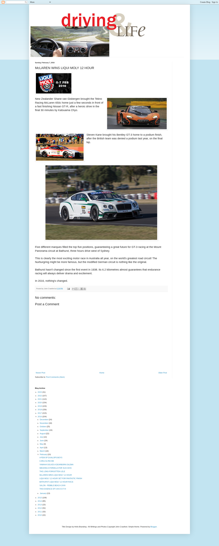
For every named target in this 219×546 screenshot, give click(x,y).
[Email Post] (68, 288)
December (44, 420)
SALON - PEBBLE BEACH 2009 (52, 485)
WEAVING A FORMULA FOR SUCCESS (55, 468)
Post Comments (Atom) (55, 377)
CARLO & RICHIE (46, 461)
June (42, 441)
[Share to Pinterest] (84, 288)
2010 (40, 515)
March (42, 451)
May (42, 444)
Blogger (153, 527)
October (43, 427)
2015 (40, 498)
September (44, 430)
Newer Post (40, 373)
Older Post (162, 373)
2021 (40, 399)
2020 (40, 403)
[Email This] (73, 288)
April (42, 448)
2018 (40, 410)
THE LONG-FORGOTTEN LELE (52, 471)
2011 (40, 512)
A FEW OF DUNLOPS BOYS (50, 458)
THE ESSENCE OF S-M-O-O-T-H (52, 489)
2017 (40, 413)
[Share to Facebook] (81, 288)
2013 (40, 505)
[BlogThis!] (76, 288)
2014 (40, 501)
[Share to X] (78, 288)
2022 (40, 396)
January (43, 493)
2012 (40, 508)
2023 (40, 392)
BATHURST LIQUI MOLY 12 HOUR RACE (56, 482)
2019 (40, 406)
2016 (40, 417)
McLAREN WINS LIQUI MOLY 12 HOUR (55, 475)
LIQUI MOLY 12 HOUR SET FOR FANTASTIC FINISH (60, 478)
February (44, 454)
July (42, 437)
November (44, 423)
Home (101, 373)
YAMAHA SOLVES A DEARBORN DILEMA (56, 465)
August (43, 434)
